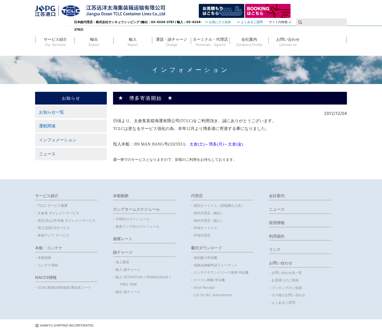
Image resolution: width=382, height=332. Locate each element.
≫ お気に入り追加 (218, 22)
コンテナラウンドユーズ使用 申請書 (221, 272)
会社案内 (249, 42)
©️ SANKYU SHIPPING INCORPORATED (64, 325)
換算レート (123, 238)
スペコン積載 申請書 (209, 280)
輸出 (94, 42)
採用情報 (277, 222)
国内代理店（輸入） (209, 220)
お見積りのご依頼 (285, 280)
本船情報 (44, 257)
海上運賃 (122, 262)
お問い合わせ (288, 42)
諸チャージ (123, 252)
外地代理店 (202, 235)
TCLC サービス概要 (53, 205)
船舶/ (52, 287)
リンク (275, 249)
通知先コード (81, 287)
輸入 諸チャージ (128, 269)
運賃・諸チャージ (171, 42)
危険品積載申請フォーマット (216, 265)
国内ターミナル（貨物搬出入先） (219, 205)
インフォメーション (57, 139)
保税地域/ (63, 287)
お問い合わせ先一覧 (287, 273)
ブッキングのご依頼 (287, 288)
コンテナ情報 (48, 265)
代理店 (197, 195)
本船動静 (121, 195)
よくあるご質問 (283, 302)
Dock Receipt (204, 287)
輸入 (133, 42)
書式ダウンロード (206, 247)
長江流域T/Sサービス (54, 228)
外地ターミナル (205, 228)
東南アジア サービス (53, 235)
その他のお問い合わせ (288, 295)
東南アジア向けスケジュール (138, 226)
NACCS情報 (46, 277)
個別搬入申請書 (205, 257)
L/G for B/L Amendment (213, 295)
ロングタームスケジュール (136, 209)
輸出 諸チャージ (128, 292)
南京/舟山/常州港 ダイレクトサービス (66, 220)
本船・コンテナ (48, 247)
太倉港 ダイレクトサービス (58, 213)
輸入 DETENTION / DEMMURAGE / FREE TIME (143, 281)
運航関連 (47, 125)
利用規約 (277, 236)
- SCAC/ (41, 287)
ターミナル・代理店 (210, 42)
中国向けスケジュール (132, 219)
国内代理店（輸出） (209, 213)
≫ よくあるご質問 (250, 22)
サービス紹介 (55, 42)
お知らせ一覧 (51, 112)
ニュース (47, 153)
